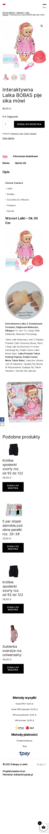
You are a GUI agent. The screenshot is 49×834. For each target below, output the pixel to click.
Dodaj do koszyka (29, 124)
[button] (41, 26)
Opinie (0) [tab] (20, 163)
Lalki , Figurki (24, 134)
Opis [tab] (5, 156)
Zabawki (19, 12)
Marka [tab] (6, 163)
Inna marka (8, 138)
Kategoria (15, 134)
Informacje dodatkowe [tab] (25, 156)
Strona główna (8, 12)
